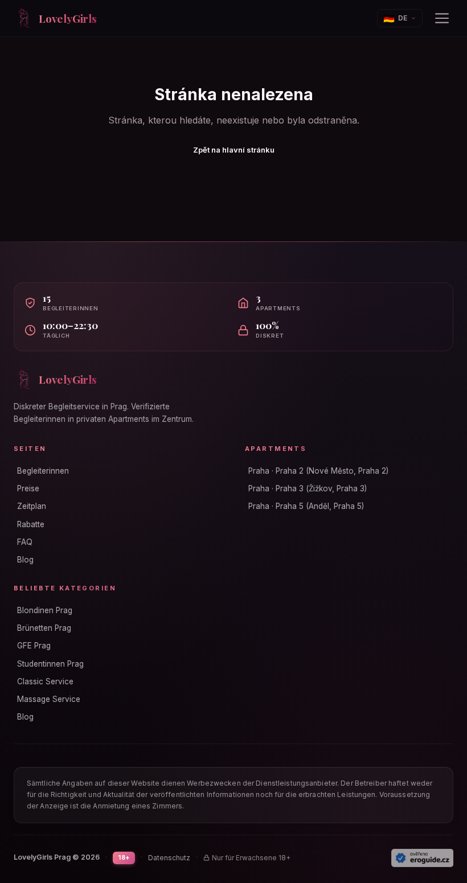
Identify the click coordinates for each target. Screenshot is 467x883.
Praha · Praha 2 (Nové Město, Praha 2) (318, 470)
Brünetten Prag (44, 628)
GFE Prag (34, 645)
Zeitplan (31, 506)
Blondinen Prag (44, 610)
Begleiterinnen (43, 470)
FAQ (24, 542)
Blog (25, 559)
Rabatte (30, 524)
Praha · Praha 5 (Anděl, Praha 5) (306, 506)
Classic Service (45, 681)
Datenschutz (169, 857)
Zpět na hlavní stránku (234, 149)
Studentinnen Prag (50, 663)
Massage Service (48, 699)
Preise (28, 488)
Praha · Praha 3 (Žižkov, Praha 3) (307, 488)
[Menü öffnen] (442, 18)
